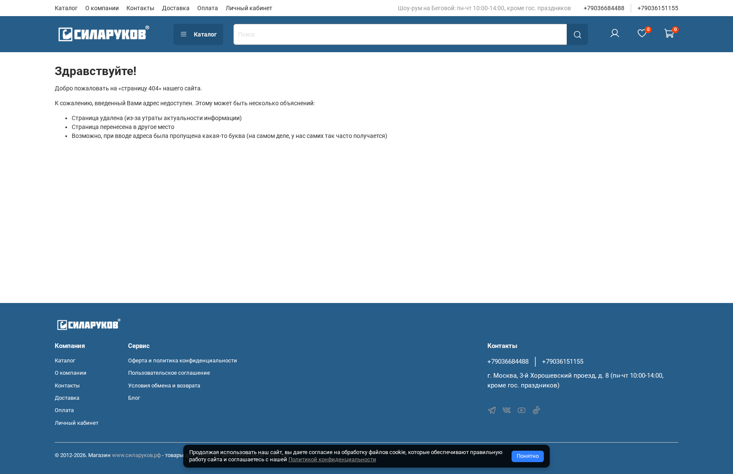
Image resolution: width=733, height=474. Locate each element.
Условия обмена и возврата (164, 385)
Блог (134, 398)
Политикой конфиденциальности (332, 459)
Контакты (140, 8)
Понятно (528, 456)
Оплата (207, 8)
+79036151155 (658, 8)
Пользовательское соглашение (169, 373)
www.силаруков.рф (136, 455)
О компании (102, 8)
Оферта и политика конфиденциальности (182, 360)
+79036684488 (604, 8)
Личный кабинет (249, 8)
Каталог (66, 8)
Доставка (176, 8)
